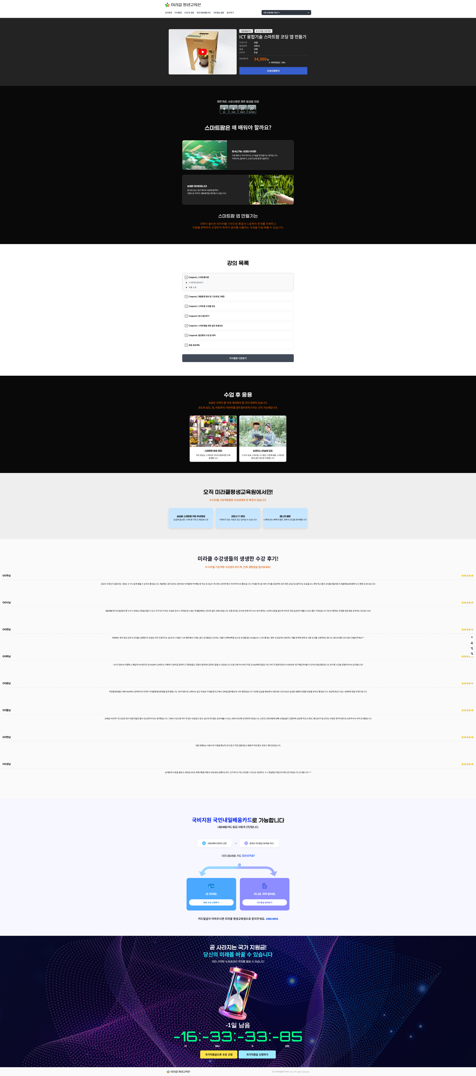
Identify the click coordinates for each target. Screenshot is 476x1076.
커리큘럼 (178, 12)
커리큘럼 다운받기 (238, 358)
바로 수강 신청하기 (211, 902)
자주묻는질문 (218, 12)
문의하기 (230, 12)
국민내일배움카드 (204, 12)
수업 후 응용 (189, 12)
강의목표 (168, 12)
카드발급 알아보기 (264, 902)
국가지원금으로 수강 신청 (219, 1054)
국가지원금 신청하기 (257, 1054)
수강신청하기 (273, 70)
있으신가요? (248, 855)
